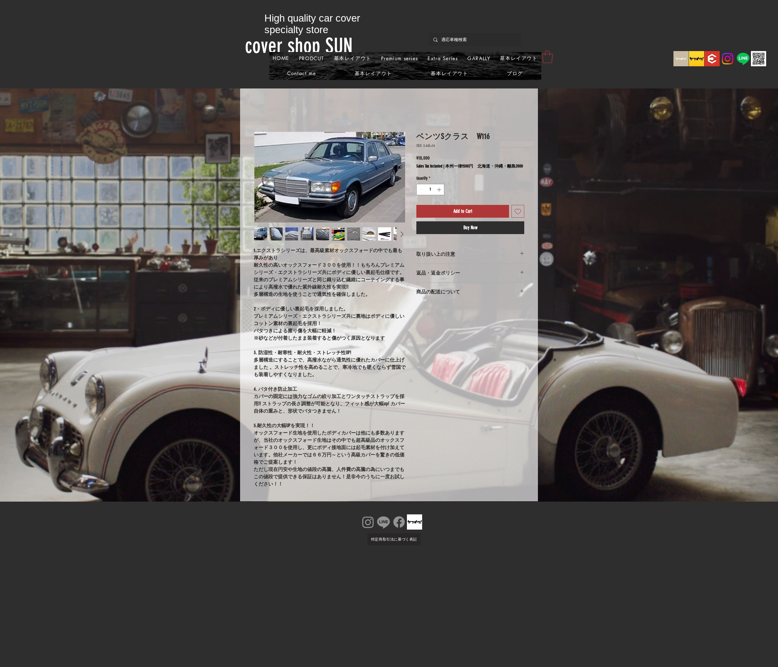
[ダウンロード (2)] (696, 58)
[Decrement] (421, 189)
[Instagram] (727, 58)
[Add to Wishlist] (517, 211)
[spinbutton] (430, 189)
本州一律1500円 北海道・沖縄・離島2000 (484, 166)
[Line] (743, 58)
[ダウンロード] (681, 58)
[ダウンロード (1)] (712, 58)
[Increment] (439, 189)
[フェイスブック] (399, 522)
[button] (547, 56)
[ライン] (383, 522)
